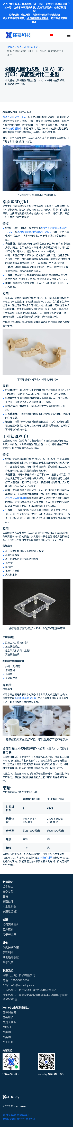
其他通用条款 (11, 957)
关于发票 (8, 962)
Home (10, 47)
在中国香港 (9, 1012)
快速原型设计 (11, 911)
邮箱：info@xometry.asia (18, 985)
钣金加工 (8, 886)
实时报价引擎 (45, 857)
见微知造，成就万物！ (21, 14)
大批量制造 (9, 906)
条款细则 (8, 952)
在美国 (7, 1032)
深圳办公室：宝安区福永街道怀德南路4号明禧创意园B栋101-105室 (35, 997)
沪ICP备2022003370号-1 (16, 1115)
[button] (54, 35)
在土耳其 (8, 1042)
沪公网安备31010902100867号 (19, 1119)
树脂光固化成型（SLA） (15, 117)
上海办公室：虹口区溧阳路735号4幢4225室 (29, 990)
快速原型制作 (14, 128)
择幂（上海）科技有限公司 (19, 975)
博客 (19, 47)
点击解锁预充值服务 (38, 18)
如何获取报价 (11, 924)
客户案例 (8, 929)
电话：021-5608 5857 (16, 980)
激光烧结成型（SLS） (25, 698)
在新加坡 (8, 1017)
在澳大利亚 (9, 1022)
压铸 (5, 896)
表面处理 (8, 901)
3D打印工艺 (31, 47)
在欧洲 (7, 1027)
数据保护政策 (11, 947)
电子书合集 (9, 934)
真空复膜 (8, 891)
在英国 (7, 1037)
